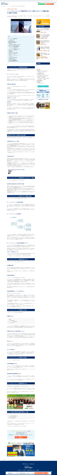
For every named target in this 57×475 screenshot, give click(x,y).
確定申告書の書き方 (11, 51)
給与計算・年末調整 (40, 78)
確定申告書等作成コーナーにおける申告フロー (14, 52)
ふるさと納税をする (11, 56)
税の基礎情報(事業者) (44, 76)
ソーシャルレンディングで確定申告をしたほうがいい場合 (14, 44)
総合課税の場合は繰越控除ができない (13, 59)
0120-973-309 (47, 2)
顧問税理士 (45, 79)
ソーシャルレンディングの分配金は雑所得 (13, 47)
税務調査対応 (39, 77)
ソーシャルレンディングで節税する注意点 (12, 57)
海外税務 (47, 75)
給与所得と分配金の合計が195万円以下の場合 (13, 45)
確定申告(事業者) (39, 76)
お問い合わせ (41, 2)
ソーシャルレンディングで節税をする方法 (12, 53)
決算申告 (44, 75)
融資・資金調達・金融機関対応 (46, 78)
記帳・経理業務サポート (40, 79)
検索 (43, 86)
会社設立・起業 (43, 74)
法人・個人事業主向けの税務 (40, 73)
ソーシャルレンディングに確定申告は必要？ (12, 38)
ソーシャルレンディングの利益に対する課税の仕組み (13, 46)
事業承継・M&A (39, 74)
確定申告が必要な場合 (11, 40)
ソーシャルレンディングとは (12, 39)
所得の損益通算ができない (11, 58)
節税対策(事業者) (43, 77)
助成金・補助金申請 (40, 75)
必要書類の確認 (10, 50)
